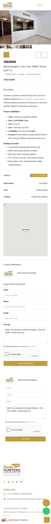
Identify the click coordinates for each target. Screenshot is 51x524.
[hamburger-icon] (39, 5)
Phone (6, 301)
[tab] (6, 55)
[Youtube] (17, 482)
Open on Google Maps (39, 175)
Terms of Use (31, 346)
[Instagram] (13, 482)
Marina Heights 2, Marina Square (32, 99)
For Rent (12, 61)
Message (7, 324)
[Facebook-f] (4, 482)
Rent (6, 61)
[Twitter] (9, 482)
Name (6, 290)
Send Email (25, 439)
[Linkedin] (21, 482)
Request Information (25, 363)
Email (6, 313)
